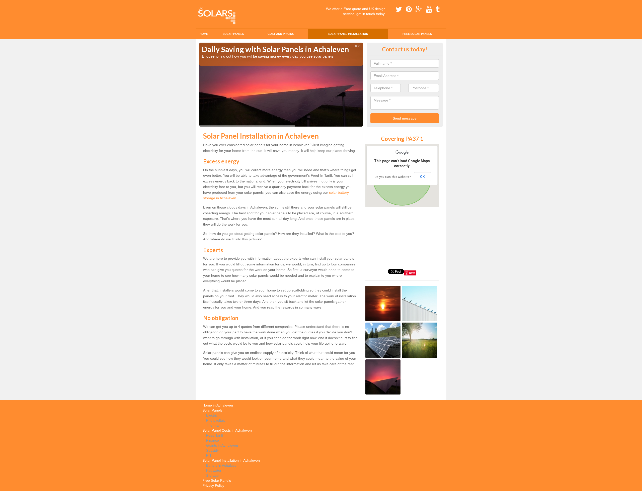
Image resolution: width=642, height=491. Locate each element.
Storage (212, 475)
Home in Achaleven (217, 405)
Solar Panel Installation (348, 33)
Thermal (212, 425)
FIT (209, 455)
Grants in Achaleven (222, 445)
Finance (212, 440)
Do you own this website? (393, 177)
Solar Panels (233, 33)
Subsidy (212, 450)
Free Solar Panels (417, 33)
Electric (212, 415)
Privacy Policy (213, 485)
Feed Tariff (214, 435)
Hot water (213, 470)
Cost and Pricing (281, 33)
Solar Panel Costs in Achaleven (227, 430)
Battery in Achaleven (222, 465)
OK (422, 177)
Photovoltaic (215, 420)
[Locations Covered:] (202, 4)
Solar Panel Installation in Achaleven (231, 460)
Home (204, 33)
